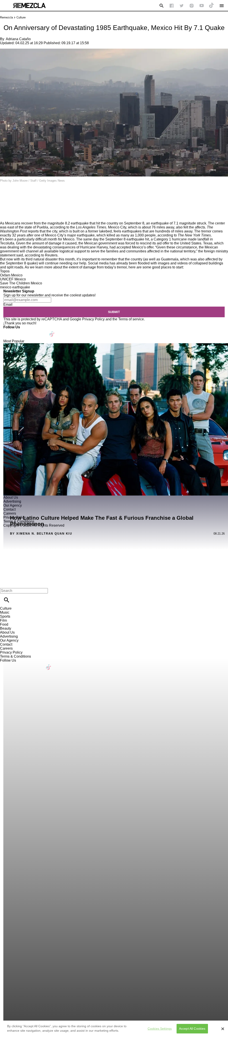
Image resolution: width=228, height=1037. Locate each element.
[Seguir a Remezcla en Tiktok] (212, 6)
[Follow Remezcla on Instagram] (192, 6)
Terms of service (131, 319)
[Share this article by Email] (38, 193)
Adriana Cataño (18, 39)
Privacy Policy (93, 319)
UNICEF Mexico (13, 279)
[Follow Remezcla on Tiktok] (52, 331)
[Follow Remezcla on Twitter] (19, 331)
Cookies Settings (160, 1028)
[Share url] (5, 216)
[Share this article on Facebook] (16, 193)
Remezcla (6, 17)
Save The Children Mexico (21, 283)
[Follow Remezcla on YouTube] (202, 6)
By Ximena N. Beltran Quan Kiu (41, 533)
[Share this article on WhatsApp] (5, 193)
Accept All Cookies (192, 1028)
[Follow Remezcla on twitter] (182, 6)
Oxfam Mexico (11, 275)
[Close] (222, 1029)
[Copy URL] (10, 206)
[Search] (162, 6)
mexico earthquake (15, 287)
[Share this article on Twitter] (27, 193)
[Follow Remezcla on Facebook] (172, 6)
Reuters (51, 255)
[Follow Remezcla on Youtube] (41, 331)
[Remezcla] (29, 5)
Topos (5, 271)
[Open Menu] (222, 6)
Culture (21, 17)
